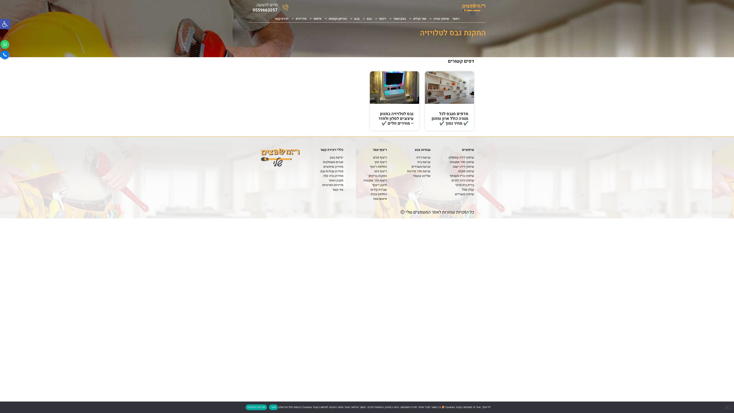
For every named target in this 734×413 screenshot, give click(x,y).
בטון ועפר (399, 18)
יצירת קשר (281, 18)
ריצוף (382, 18)
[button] (5, 24)
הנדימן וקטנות (338, 18)
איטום (318, 18)
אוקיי (273, 407)
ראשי (456, 18)
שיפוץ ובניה (441, 18)
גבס (369, 18)
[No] (728, 407)
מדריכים (301, 18)
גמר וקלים (419, 18)
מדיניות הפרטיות (256, 407)
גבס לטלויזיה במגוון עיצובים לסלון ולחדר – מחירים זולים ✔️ (395, 118)
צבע (357, 18)
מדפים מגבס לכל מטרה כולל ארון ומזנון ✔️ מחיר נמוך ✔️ (450, 118)
